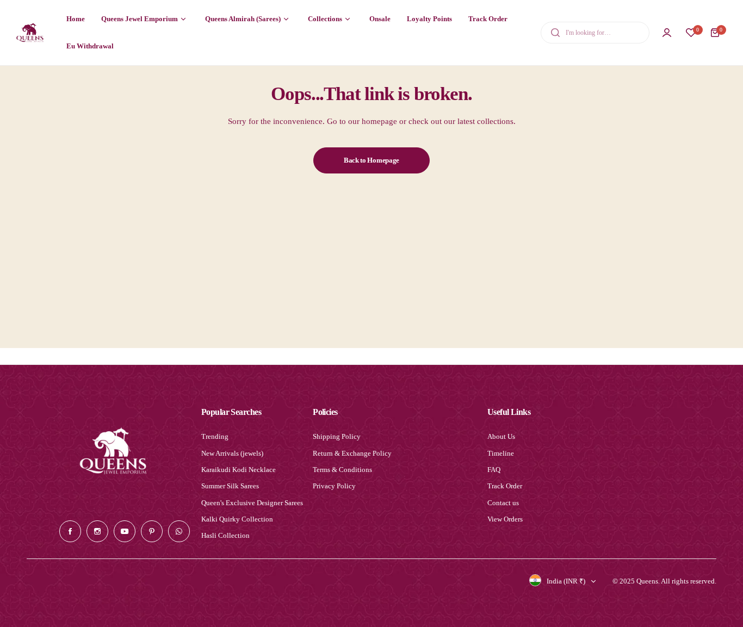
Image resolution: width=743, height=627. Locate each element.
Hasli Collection (225, 535)
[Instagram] (97, 531)
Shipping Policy (337, 436)
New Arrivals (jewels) (232, 453)
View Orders (505, 519)
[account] (667, 33)
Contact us (503, 503)
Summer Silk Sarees (230, 486)
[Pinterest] (152, 531)
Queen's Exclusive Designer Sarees (252, 503)
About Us (501, 436)
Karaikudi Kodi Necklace (238, 469)
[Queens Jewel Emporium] (30, 32)
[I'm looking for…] (555, 33)
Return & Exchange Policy (352, 453)
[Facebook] (70, 531)
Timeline (500, 453)
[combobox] (595, 33)
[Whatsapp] (179, 531)
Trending (214, 436)
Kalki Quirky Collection (237, 519)
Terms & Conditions (342, 469)
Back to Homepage (371, 160)
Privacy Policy (334, 486)
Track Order (504, 486)
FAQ (493, 469)
